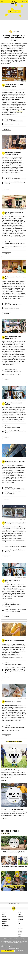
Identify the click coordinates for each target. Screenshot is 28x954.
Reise (19, 923)
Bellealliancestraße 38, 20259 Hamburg (15, 178)
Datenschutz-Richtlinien (17, 942)
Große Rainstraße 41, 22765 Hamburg (15, 243)
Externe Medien (14, 946)
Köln (19, 921)
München (20, 919)
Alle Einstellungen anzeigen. (14, 948)
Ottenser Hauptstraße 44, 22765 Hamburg (13, 605)
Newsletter (20, 928)
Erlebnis (4, 923)
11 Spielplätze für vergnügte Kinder (14, 852)
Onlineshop (19, 111)
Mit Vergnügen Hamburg (14, 3)
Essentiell (5, 946)
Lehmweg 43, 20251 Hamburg (12, 427)
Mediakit (19, 936)
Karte (3, 928)
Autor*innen (20, 926)
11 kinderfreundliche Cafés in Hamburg (9, 866)
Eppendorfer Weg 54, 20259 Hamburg (14, 489)
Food (3, 914)
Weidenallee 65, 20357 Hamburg (17, 546)
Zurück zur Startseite (14, 903)
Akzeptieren (20, 950)
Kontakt (19, 934)
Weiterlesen (4, 780)
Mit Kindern (5, 926)
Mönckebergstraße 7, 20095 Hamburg (14, 727)
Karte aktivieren (14, 11)
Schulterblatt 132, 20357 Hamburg (14, 120)
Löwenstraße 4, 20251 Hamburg (13, 305)
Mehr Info (6, 129)
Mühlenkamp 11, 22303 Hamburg (13, 664)
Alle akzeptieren (7, 950)
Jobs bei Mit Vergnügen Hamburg (20, 931)
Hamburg (20, 917)
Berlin (19, 914)
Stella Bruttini (16, 31)
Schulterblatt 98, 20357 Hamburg (13, 371)
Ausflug (4, 917)
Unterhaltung (6, 919)
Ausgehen (4, 921)
